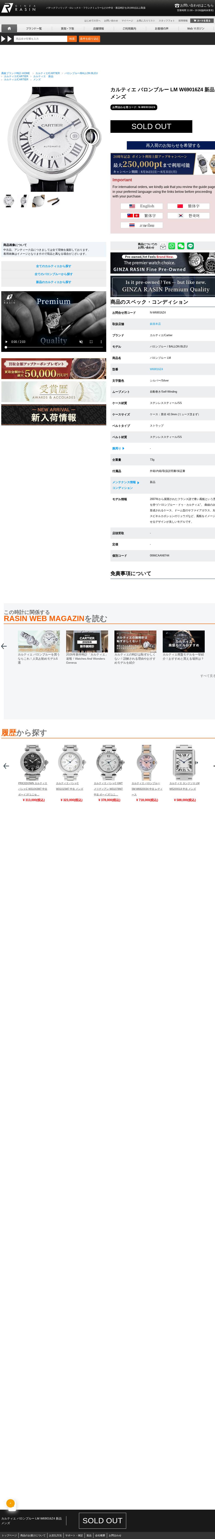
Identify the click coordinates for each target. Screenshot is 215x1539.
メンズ (37, 79)
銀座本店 (155, 323)
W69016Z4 (156, 369)
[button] (4, 648)
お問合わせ (115, 1535)
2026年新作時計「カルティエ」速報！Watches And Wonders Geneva (87, 658)
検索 (72, 38)
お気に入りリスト (146, 20)
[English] (142, 206)
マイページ (127, 20)
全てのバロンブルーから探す (54, 274)
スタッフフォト (167, 20)
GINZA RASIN (18, 8)
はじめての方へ (92, 20)
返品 (89, 1535)
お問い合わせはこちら (195, 8)
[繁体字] (142, 216)
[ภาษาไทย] (142, 225)
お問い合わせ (111, 20)
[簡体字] (188, 206)
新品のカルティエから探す (53, 282)
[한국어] (188, 216)
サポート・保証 (74, 1535)
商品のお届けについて (33, 1535)
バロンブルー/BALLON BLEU (81, 73)
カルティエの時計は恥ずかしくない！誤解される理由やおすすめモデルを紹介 (135, 658)
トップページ (9, 1535)
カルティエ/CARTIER (47, 73)
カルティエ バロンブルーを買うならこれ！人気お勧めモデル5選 (39, 658)
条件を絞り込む (89, 38)
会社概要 (100, 1535)
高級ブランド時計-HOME (15, 73)
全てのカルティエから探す (53, 266)
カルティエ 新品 (43, 76)
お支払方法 (55, 1535)
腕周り (116, 448)
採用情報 (183, 20)
